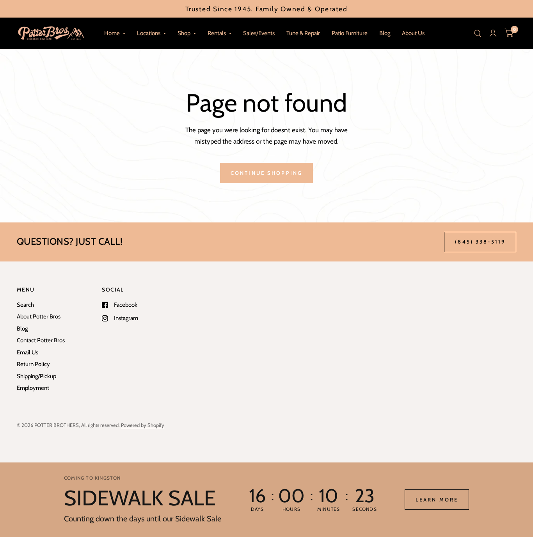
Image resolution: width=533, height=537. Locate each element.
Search (25, 304)
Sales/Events (259, 33)
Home (112, 33)
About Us (413, 33)
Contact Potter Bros (41, 340)
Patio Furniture (350, 33)
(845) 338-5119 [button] (480, 241)
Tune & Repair (303, 33)
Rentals (217, 33)
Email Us (27, 352)
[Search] (477, 33)
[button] (437, 499)
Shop (184, 33)
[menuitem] (114, 34)
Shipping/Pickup (36, 376)
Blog (384, 33)
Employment (33, 387)
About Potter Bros (38, 316)
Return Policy (33, 364)
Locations (148, 33)
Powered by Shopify (142, 425)
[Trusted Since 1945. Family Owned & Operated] (266, 8)
